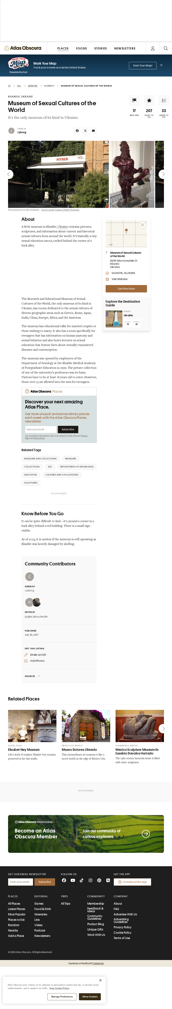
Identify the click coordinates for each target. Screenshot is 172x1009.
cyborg (21, 132)
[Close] (100, 980)
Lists (37, 919)
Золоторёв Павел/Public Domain (60, 210)
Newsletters (42, 936)
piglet (28, 616)
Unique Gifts (95, 929)
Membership (95, 903)
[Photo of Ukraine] (114, 319)
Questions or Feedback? (86, 963)
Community (96, 896)
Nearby (13, 930)
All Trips (65, 903)
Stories (38, 903)
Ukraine (62, 227)
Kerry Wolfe (40, 616)
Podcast (39, 930)
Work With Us (96, 935)
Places (13, 896)
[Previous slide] (8, 174)
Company (121, 896)
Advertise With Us (125, 914)
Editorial (41, 896)
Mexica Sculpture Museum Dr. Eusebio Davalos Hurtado (137, 751)
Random (13, 925)
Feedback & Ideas (95, 910)
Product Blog (95, 924)
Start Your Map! (142, 65)
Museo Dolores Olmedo (79, 749)
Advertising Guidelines (121, 920)
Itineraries (40, 914)
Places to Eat (16, 919)
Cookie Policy (122, 932)
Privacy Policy (122, 927)
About (118, 903)
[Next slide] (163, 174)
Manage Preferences (62, 996)
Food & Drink (42, 909)
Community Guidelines (94, 917)
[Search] (165, 48)
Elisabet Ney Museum (24, 749)
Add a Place (16, 936)
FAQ (116, 909)
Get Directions (126, 288)
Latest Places (16, 909)
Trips (64, 896)
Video (38, 925)
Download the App (135, 882)
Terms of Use (39, 438)
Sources (30, 676)
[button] (134, 100)
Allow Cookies (90, 996)
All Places (14, 903)
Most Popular (16, 914)
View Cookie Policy (59, 988)
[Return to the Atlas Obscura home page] (23, 48)
